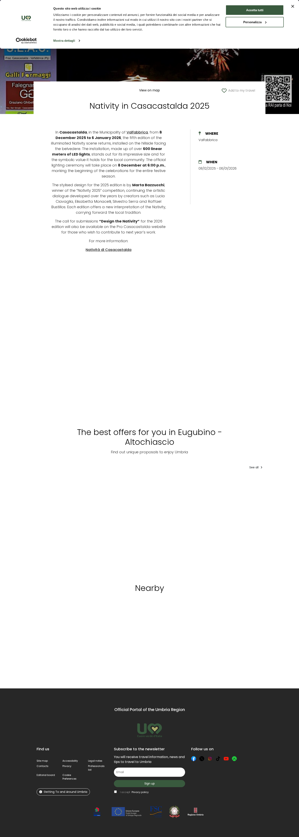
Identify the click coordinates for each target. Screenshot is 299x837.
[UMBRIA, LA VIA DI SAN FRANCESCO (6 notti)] (54, 525)
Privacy (66, 766)
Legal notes (95, 761)
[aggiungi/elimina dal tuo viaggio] (62, 615)
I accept (134, 792)
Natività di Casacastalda (108, 249)
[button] (69, 776)
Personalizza (252, 22)
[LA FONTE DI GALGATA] (93, 525)
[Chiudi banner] (292, 6)
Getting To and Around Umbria (65, 792)
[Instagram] (209, 758)
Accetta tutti (254, 10)
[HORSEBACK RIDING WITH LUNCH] (210, 525)
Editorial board (46, 775)
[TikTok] (218, 758)
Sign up (149, 783)
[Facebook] (193, 758)
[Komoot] (234, 758)
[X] (201, 758)
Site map (42, 761)
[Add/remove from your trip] (68, 480)
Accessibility (70, 761)
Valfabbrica (137, 132)
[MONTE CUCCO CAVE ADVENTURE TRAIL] (249, 525)
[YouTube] (226, 758)
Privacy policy (140, 792)
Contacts (42, 766)
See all (254, 467)
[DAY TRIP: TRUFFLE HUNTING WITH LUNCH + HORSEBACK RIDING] (169, 525)
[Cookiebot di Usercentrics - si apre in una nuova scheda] (26, 41)
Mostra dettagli (64, 40)
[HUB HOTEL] (130, 525)
